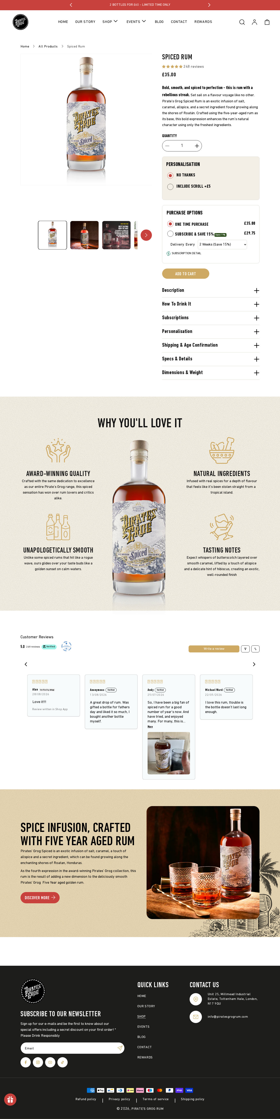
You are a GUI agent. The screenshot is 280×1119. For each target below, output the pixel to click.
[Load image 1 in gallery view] (52, 235)
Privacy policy (119, 1099)
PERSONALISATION (183, 164)
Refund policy (85, 1099)
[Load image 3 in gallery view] (116, 235)
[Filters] (245, 648)
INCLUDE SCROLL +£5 (193, 186)
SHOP (141, 1016)
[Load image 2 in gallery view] (84, 235)
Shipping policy (193, 1099)
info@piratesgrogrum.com (228, 1017)
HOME (141, 996)
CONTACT (144, 1047)
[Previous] (27, 665)
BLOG (141, 1037)
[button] (110, 22)
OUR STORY (146, 1006)
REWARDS (145, 1057)
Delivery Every (182, 245)
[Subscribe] (119, 1048)
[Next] (253, 665)
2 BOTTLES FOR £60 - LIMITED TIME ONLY (140, 5)
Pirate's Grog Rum (147, 1109)
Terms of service (155, 1099)
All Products (48, 46)
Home (24, 46)
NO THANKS (185, 175)
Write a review (214, 649)
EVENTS (143, 1027)
